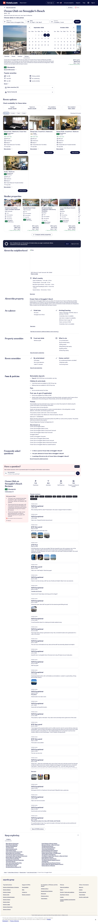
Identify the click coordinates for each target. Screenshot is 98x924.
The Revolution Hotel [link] (11, 865)
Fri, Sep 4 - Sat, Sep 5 (36, 22)
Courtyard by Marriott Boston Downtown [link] (16, 856)
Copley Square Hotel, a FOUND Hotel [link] (51, 853)
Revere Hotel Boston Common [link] (49, 851)
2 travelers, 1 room (59, 22)
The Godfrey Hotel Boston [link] (49, 854)
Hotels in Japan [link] (6, 904)
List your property (69, 2)
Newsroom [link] (43, 893)
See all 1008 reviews (38, 829)
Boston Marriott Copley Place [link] (13, 857)
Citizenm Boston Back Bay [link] (12, 858)
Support (78, 2)
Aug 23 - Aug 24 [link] (32, 108)
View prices (22, 152)
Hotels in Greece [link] (7, 909)
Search (77, 21)
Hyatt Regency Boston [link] (47, 857)
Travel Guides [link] (82, 894)
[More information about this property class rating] (9, 13)
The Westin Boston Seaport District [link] (51, 860)
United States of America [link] (13, 872)
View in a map (34, 274)
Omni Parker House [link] (11, 850)
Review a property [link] (26, 894)
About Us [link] (81, 887)
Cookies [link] (62, 897)
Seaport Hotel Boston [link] (11, 846)
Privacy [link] (61, 889)
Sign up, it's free (75, 243)
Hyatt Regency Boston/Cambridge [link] (15, 860)
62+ (77, 52)
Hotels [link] (5, 872)
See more (32, 294)
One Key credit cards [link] (83, 897)
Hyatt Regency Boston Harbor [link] (49, 843)
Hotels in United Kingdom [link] (9, 897)
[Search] (78, 473)
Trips (84, 2)
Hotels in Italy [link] (6, 894)
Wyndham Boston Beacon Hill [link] (13, 867)
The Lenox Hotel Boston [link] (48, 849)
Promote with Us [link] (45, 896)
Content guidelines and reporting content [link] (67, 900)
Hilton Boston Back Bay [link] (12, 845)
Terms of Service (14, 921)
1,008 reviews (8, 491)
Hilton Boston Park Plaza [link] (12, 864)
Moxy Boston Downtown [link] (12, 843)
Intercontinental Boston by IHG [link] (14, 851)
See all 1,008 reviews (9, 69)
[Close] (95, 919)
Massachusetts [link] (23, 872)
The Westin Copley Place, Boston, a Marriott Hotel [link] (55, 856)
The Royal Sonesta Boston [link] (48, 847)
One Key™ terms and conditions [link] (67, 892)
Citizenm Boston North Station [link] (50, 850)
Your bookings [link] (25, 887)
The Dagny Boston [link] (10, 861)
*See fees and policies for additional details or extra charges (43, 331)
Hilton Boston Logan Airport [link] (49, 858)
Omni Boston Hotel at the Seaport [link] (15, 854)
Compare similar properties (43, 234)
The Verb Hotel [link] (10, 847)
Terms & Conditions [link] (64, 887)
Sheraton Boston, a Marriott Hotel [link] (50, 845)
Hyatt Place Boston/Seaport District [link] (51, 863)
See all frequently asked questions (39, 458)
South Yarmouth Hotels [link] (32, 872)
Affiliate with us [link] (44, 888)
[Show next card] (80, 215)
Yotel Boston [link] (45, 861)
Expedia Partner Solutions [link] (47, 891)
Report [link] (9, 520)
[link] (77, 7)
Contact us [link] (24, 892)
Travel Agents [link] (44, 898)
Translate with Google (36, 591)
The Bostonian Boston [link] (47, 846)
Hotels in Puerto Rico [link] (7, 907)
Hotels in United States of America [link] (11, 887)
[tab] (8, 839)
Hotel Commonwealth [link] (11, 849)
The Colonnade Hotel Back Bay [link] (14, 863)
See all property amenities (37, 352)
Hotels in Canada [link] (7, 892)
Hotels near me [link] (82, 892)
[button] (35, 35)
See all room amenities (36, 368)
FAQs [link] (23, 889)
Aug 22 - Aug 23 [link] (12, 108)
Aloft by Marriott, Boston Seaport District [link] (52, 864)
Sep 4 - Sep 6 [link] (71, 108)
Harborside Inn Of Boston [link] (48, 865)
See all (5, 83)
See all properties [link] (11, 7)
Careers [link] (80, 889)
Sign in (93, 2)
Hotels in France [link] (6, 899)
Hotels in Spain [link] (6, 902)
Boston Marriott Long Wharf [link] (13, 853)
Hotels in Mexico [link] (6, 889)
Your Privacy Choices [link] (64, 894)
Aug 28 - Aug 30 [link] (52, 108)
